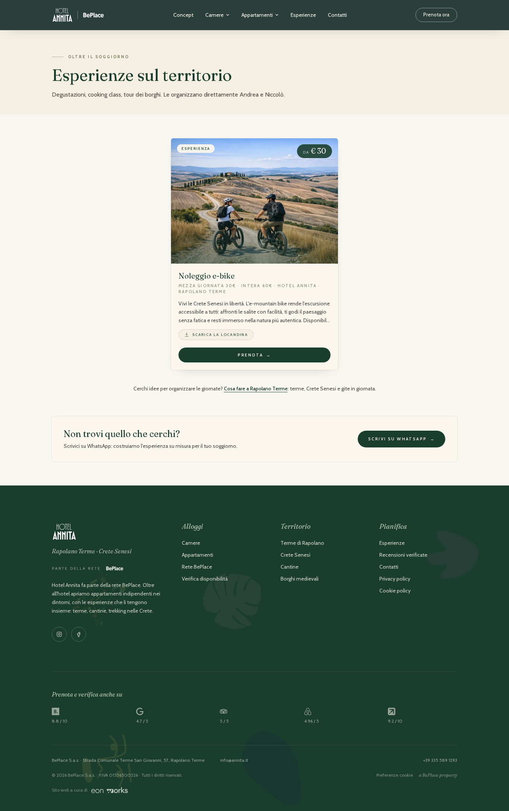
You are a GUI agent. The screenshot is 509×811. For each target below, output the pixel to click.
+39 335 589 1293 (440, 760)
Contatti (337, 15)
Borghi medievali (300, 578)
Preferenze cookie (394, 775)
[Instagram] (59, 634)
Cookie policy (395, 590)
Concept (183, 15)
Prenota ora (436, 15)
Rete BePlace (197, 566)
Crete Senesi (295, 554)
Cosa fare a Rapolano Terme (256, 388)
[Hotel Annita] (78, 15)
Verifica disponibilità (205, 578)
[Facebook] (78, 634)
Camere (214, 15)
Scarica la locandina (220, 334)
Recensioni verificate (403, 554)
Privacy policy (394, 578)
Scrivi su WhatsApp (401, 438)
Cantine (289, 566)
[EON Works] (109, 790)
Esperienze (303, 15)
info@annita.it (234, 760)
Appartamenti (257, 15)
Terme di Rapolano (302, 543)
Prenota (254, 355)
